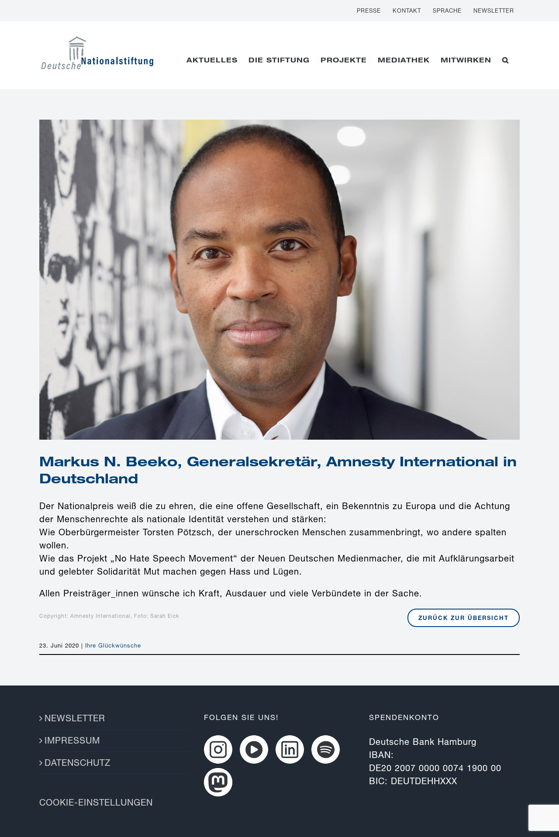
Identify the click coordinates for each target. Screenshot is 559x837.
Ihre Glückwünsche (113, 645)
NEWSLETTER (75, 718)
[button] (505, 60)
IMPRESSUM (72, 740)
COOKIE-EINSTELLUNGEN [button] (96, 802)
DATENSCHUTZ (77, 763)
